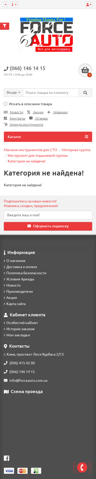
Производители (19, 291)
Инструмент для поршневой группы (38, 155)
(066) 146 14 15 (22, 372)
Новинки (60, 112)
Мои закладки (18, 335)
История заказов (20, 329)
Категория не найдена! (27, 161)
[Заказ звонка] (82, 467)
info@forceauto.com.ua (28, 380)
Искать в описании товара (30, 104)
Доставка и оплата (21, 267)
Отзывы (41, 118)
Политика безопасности (26, 273)
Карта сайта (16, 304)
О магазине (16, 261)
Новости (16, 112)
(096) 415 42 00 (22, 363)
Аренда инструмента (26, 124)
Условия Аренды (20, 279)
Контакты (17, 118)
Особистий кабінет (22, 323)
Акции (38, 112)
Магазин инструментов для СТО (30, 150)
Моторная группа (76, 150)
